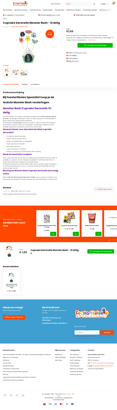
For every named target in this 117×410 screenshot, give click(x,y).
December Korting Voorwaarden (13, 380)
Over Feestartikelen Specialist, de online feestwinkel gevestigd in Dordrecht (27, 354)
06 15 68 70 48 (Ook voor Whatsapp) (51, 319)
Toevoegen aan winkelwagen (96, 45)
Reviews (25, 84)
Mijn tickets (58, 360)
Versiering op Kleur (105, 10)
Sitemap (5, 374)
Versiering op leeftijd (90, 10)
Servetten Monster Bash (69, 225)
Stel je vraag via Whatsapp (14, 317)
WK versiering (7, 10)
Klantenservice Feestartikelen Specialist (15, 371)
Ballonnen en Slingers (74, 10)
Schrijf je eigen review (104, 189)
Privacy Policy (7, 363)
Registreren (58, 354)
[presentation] (3, 48)
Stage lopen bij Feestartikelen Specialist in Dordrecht (19, 377)
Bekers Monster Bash (92, 225)
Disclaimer (6, 360)
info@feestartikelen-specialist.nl (54, 323)
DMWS (64, 394)
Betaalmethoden (8, 366)
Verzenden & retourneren (11, 369)
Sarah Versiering (35, 10)
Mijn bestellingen (60, 357)
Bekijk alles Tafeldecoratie (20, 26)
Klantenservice (56, 4)
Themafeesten (59, 10)
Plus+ (68, 394)
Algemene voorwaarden (10, 357)
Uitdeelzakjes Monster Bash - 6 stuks (46, 226)
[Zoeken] (94, 4)
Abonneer (107, 332)
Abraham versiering (20, 10)
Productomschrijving (11, 84)
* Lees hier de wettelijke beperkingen (84, 336)
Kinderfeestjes (47, 10)
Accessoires (35, 84)
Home (5, 18)
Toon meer (91, 40)
